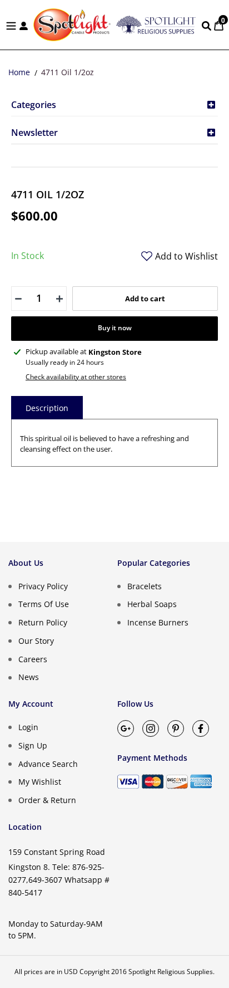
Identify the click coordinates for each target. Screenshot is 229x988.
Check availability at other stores (76, 376)
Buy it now (115, 327)
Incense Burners (157, 622)
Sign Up (32, 745)
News (28, 677)
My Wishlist (39, 781)
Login (28, 727)
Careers (32, 658)
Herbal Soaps (152, 604)
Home (19, 72)
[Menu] (11, 25)
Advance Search (48, 763)
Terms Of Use (43, 604)
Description (47, 408)
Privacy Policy (43, 585)
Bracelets (144, 585)
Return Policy (42, 622)
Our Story (36, 640)
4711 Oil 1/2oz (67, 72)
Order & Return (47, 800)
